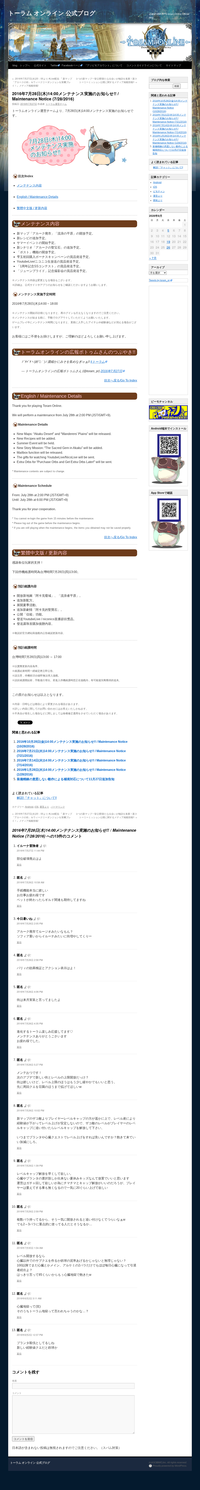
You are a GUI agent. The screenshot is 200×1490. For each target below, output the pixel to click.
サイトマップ (173, 65)
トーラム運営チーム (56, 103)
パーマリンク (58, 806)
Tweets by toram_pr (159, 280)
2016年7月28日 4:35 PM (30, 1023)
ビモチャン (159, 191)
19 (168, 241)
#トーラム (97, 361)
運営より (44, 806)
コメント (16, 1392)
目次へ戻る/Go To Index (120, 380)
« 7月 (153, 258)
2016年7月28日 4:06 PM (30, 991)
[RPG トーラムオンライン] (168, 485)
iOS (36, 806)
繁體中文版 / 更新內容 (32, 208)
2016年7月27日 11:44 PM (30, 850)
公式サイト (40, 65)
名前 (14, 1380)
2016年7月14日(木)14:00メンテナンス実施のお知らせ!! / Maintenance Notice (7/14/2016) (170, 129)
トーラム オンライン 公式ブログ (52, 13)
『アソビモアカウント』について (103, 65)
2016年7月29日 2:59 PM (30, 1211)
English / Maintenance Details (37, 196)
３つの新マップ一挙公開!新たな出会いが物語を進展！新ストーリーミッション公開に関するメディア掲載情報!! (106, 80)
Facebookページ (71, 65)
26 (168, 247)
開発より (157, 200)
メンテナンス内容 (29, 185)
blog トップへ (21, 65)
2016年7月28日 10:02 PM (30, 1110)
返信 (19, 864)
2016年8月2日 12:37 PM (30, 1334)
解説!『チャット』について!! (37, 797)
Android (29, 806)
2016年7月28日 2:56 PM (30, 959)
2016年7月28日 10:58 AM (30, 882)
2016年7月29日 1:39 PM (30, 1165)
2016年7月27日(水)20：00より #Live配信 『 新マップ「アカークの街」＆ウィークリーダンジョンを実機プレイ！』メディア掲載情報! (42, 82)
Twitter (54, 65)
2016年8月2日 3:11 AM (29, 1298)
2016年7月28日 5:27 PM (30, 1064)
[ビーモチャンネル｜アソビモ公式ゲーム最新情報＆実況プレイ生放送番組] (168, 412)
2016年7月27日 (111, 371)
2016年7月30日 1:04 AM (30, 1247)
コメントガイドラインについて (144, 65)
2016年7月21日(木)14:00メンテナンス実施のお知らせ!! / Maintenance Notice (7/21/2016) (170, 118)
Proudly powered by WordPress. (170, 1465)
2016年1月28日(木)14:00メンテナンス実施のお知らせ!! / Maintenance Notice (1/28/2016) (170, 139)
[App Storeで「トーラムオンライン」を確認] (168, 549)
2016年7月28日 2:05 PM (30, 923)
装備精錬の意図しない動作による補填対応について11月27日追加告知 (65, 779)
